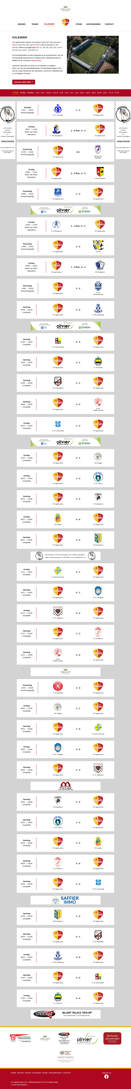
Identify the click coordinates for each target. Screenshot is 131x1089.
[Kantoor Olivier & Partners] (86, 1038)
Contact (109, 24)
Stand (79, 24)
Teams (35, 24)
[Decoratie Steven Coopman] (65, 1056)
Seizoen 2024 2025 (23, 82)
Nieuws (22, 24)
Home (13, 1073)
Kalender (49, 24)
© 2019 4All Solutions (19, 1085)
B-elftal (36, 45)
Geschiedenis (93, 24)
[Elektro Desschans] (21, 1038)
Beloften (15, 47)
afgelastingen (36, 60)
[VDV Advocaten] (45, 1038)
